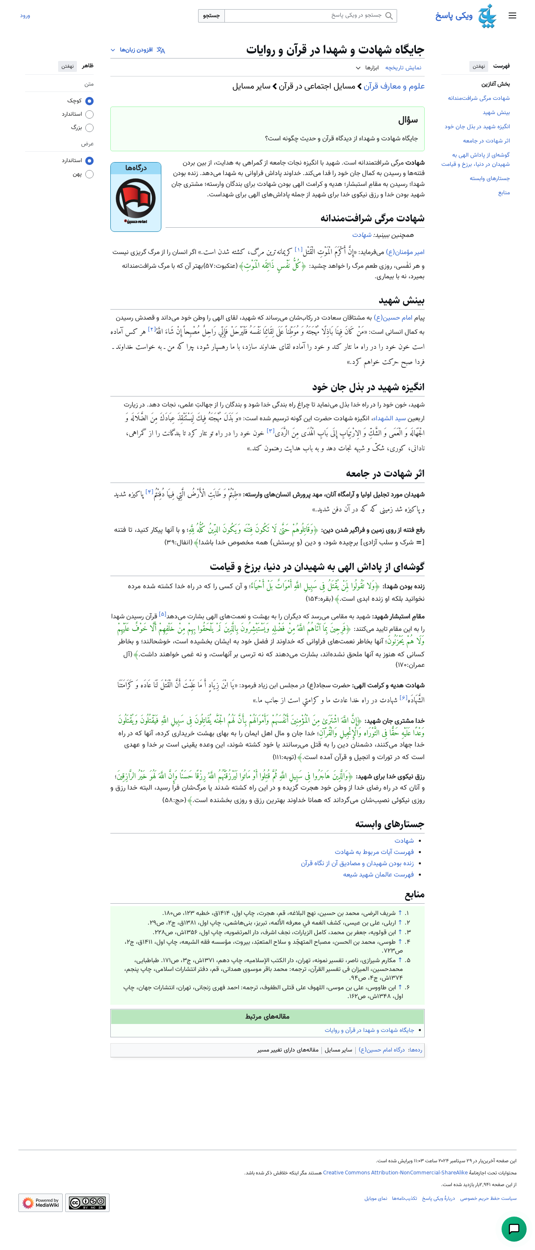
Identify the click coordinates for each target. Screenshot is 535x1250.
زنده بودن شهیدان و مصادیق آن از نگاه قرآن (357, 864)
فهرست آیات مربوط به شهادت (374, 852)
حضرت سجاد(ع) (328, 686)
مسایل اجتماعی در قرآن (317, 86)
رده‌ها (416, 1050)
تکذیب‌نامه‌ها (404, 1198)
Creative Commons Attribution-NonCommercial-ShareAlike (395, 1173)
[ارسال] (514, 1229)
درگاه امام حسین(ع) (382, 1050)
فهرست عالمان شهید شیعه (378, 875)
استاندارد (72, 114)
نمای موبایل (375, 1198)
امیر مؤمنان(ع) (405, 252)
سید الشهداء (389, 419)
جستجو (211, 15)
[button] (512, 16)
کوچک (74, 101)
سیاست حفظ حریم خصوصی (488, 1198)
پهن (77, 174)
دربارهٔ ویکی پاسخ (438, 1198)
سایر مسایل (251, 86)
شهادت (361, 235)
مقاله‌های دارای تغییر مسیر (287, 1050)
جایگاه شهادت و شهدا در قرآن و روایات (369, 1030)
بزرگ (76, 128)
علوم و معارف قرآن (394, 86)
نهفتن (479, 66)
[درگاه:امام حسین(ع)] (136, 202)
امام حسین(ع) (393, 318)
